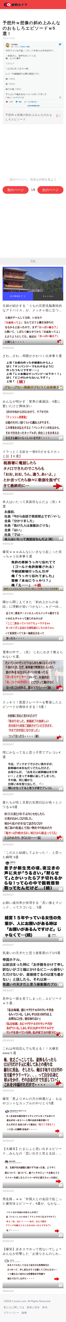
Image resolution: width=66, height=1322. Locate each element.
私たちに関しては (14, 1307)
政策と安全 (33, 1307)
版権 (24, 1312)
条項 (44, 1307)
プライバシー (11, 1312)
